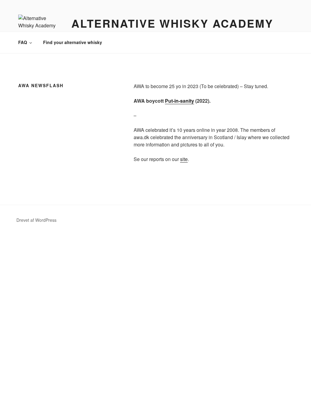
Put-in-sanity (179, 100)
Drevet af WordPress (36, 220)
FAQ (22, 42)
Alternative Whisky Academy (172, 23)
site (184, 159)
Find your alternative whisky (72, 42)
